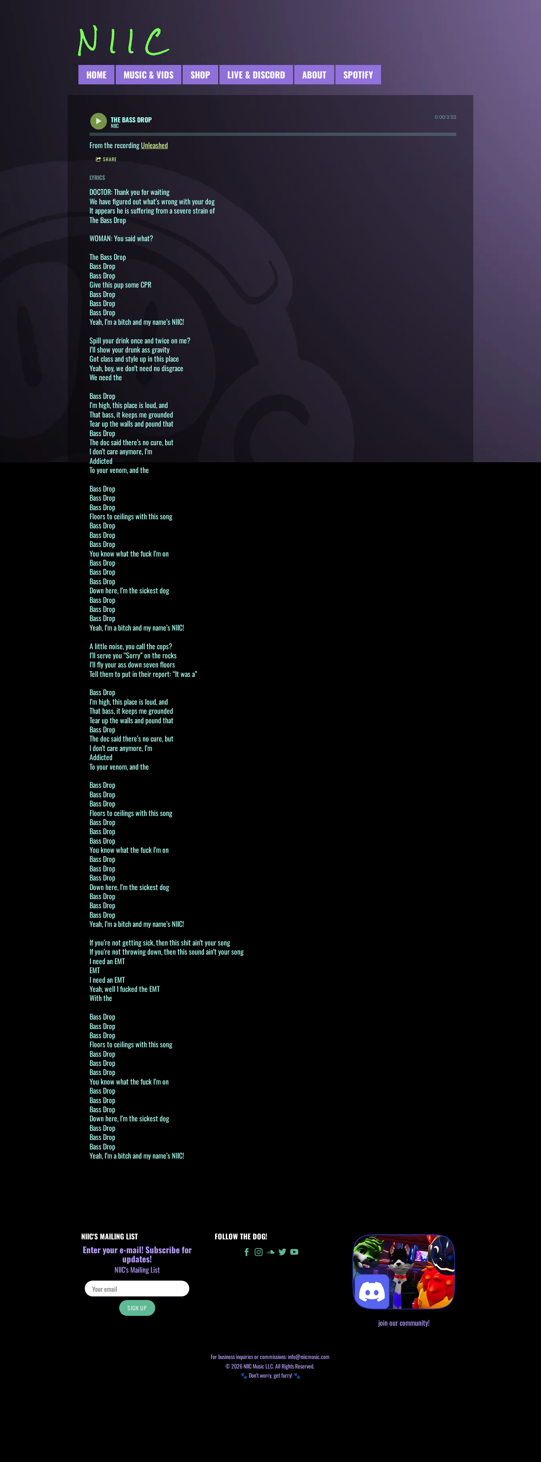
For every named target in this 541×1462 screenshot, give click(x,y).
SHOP (200, 74)
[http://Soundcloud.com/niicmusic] (270, 1253)
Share (110, 159)
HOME (96, 74)
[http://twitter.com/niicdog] (282, 1253)
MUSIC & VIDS (148, 74)
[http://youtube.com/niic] (294, 1253)
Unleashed (154, 145)
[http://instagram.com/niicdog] (259, 1253)
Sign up (137, 1308)
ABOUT (314, 74)
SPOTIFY (358, 74)
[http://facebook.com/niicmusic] (247, 1253)
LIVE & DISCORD (256, 74)
